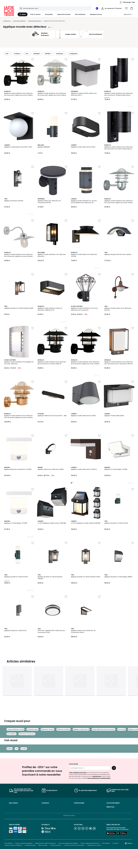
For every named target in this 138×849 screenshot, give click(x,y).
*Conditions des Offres (55, 845)
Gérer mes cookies (42, 845)
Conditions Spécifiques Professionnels (90, 843)
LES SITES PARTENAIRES (113, 803)
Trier (7, 54)
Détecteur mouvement (27, 734)
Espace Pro (128, 14)
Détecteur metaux (47, 729)
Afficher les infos (69, 815)
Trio (16, 749)
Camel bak (121, 729)
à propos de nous (79, 803)
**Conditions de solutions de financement (74, 845)
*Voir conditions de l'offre (77, 772)
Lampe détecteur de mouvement (103, 729)
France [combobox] (129, 843)
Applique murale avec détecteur (54, 21)
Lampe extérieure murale (15, 729)
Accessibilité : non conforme (94, 845)
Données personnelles (30, 845)
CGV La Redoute (8, 843)
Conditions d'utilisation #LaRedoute (13, 845)
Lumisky (23, 749)
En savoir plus (124, 829)
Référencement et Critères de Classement (45, 843)
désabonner (97, 776)
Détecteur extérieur (63, 729)
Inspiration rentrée (63, 14)
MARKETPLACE (110, 807)
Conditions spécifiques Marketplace (24, 843)
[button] (131, 8)
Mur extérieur (11, 734)
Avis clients (115, 843)
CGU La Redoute (106, 843)
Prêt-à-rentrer (35, 14)
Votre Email (73, 764)
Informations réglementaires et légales (68, 843)
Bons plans (49, 14)
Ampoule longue (32, 729)
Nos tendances (80, 14)
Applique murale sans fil (81, 729)
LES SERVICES (45, 803)
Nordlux (9, 749)
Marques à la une (96, 14)
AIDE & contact (13, 803)
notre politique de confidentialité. (99, 778)
